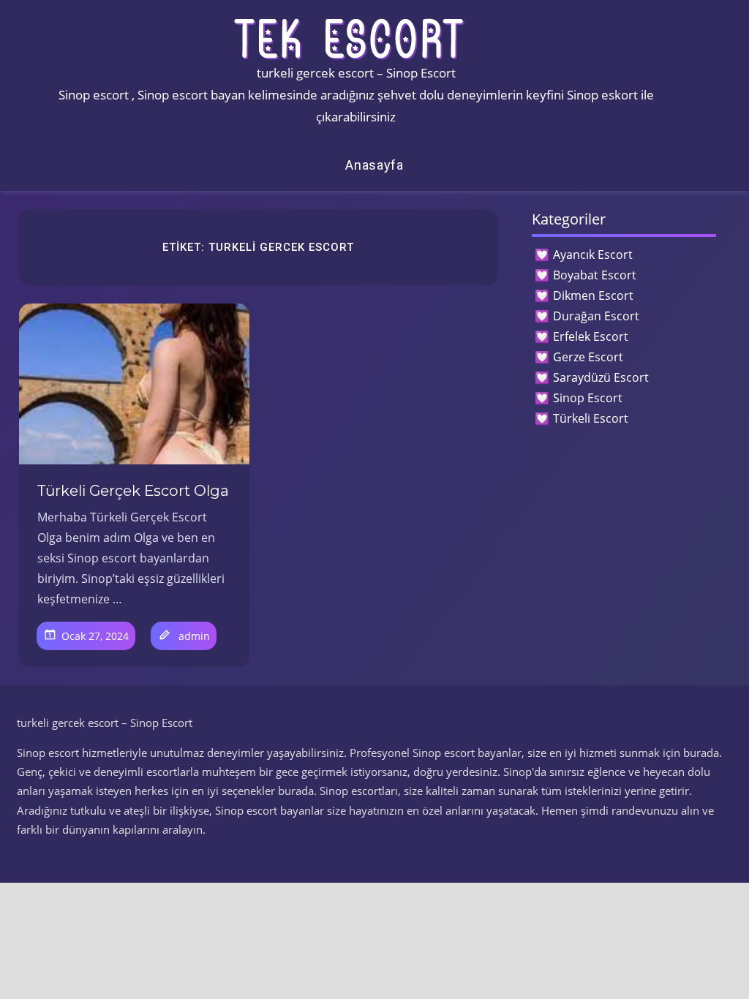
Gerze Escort (588, 357)
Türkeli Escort (590, 418)
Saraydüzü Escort (601, 377)
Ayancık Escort (593, 254)
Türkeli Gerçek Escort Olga (133, 490)
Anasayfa (374, 165)
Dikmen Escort (593, 295)
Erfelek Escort (590, 336)
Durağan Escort (596, 316)
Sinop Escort (587, 398)
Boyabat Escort (594, 275)
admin (194, 636)
